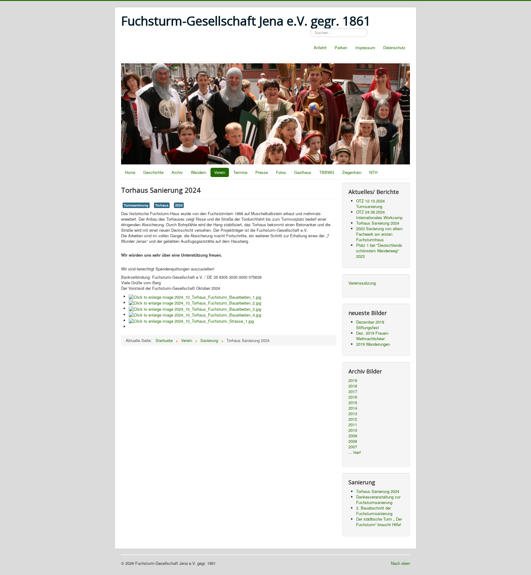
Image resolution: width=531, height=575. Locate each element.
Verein (219, 172)
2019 (352, 380)
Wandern (198, 172)
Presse (261, 172)
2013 (352, 413)
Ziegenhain (351, 172)
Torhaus (161, 205)
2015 (352, 402)
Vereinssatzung (362, 283)
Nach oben (400, 563)
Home (130, 172)
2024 (179, 205)
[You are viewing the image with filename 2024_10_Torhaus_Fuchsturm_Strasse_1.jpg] (191, 320)
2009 (352, 436)
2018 (352, 386)
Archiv (177, 172)
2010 (352, 430)
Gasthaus (302, 172)
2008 (352, 441)
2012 (352, 419)
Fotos (281, 172)
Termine (240, 172)
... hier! (354, 452)
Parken (341, 47)
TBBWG (326, 172)
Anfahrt (320, 47)
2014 (352, 408)
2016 (352, 397)
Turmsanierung (136, 205)
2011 (352, 424)
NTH (373, 172)
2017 (352, 391)
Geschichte (153, 172)
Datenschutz (394, 47)
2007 (352, 447)
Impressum (365, 47)
